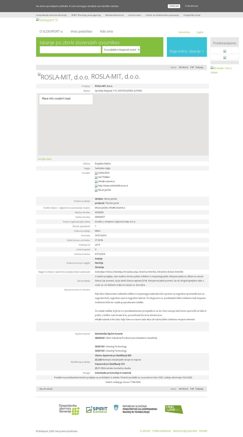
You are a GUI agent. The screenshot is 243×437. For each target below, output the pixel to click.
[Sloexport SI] (47, 19)
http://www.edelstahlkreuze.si (113, 185)
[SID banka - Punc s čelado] (225, 70)
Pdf (192, 67)
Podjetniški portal (192, 15)
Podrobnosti (191, 5)
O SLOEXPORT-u (51, 31)
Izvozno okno (134, 15)
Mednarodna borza (114, 15)
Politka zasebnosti (161, 430)
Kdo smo (106, 31)
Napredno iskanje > (187, 51)
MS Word (183, 67)
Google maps (45, 158)
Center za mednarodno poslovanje (162, 15)
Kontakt (203, 430)
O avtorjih (145, 430)
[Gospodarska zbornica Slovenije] (68, 409)
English (200, 32)
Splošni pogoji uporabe (185, 430)
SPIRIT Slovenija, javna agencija (86, 15)
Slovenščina (184, 32)
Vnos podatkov (81, 31)
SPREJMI (174, 6)
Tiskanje (199, 67)
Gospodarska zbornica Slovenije (51, 15)
